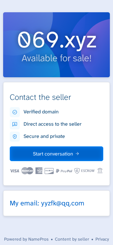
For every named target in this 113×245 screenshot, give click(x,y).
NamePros (38, 239)
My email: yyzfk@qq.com (47, 203)
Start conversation (53, 153)
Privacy (102, 239)
